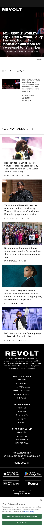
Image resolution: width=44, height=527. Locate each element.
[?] (11, 84)
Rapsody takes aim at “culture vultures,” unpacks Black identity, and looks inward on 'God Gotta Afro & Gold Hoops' (21, 167)
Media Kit (22, 419)
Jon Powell (12, 261)
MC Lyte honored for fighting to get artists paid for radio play (23, 335)
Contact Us (22, 436)
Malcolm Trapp (13, 176)
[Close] (41, 500)
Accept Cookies (22, 523)
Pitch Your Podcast (22, 390)
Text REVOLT (22, 439)
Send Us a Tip (22, 415)
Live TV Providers (22, 387)
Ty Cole (10, 303)
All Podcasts (22, 383)
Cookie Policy (29, 512)
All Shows (22, 379)
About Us (22, 408)
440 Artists (22, 398)
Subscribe (22, 432)
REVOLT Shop (22, 443)
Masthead (22, 411)
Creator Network (22, 394)
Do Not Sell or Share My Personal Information (22, 516)
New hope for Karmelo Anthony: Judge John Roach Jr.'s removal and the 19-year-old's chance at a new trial (22, 252)
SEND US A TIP (22, 463)
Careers (22, 422)
